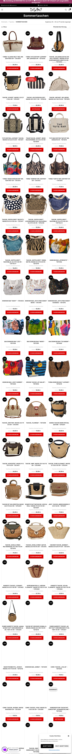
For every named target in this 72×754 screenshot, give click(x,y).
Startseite (4, 22)
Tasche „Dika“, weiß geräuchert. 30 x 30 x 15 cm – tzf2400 (36, 750)
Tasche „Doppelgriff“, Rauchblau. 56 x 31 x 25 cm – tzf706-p (13, 262)
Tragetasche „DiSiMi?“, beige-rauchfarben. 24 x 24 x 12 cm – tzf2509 (36, 140)
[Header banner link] (36, 2)
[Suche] (66, 9)
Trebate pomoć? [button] (13, 749)
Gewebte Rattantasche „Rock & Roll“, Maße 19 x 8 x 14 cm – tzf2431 (36, 506)
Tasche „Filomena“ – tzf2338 (36, 423)
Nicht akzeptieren (61, 746)
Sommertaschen (15, 62)
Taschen (11, 22)
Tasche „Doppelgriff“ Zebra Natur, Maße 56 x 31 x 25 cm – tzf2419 (36, 262)
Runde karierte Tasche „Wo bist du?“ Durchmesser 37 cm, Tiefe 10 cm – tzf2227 (59, 628)
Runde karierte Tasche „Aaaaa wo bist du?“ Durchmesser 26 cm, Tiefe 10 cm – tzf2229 (13, 628)
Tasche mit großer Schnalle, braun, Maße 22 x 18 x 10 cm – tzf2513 (36, 628)
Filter (5, 27)
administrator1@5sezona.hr (9, 5)
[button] (68, 736)
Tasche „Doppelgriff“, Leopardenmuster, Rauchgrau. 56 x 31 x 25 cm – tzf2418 (36, 221)
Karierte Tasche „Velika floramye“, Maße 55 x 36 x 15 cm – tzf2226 (59, 587)
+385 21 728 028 (43, 5)
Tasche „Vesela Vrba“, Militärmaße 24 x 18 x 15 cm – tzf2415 (13, 546)
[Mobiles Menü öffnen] (2, 9)
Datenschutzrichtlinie (54, 750)
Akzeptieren (47, 746)
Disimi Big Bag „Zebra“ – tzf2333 (36, 667)
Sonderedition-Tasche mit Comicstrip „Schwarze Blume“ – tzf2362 (59, 709)
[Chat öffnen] (4, 749)
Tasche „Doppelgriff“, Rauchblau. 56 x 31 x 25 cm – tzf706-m (59, 221)
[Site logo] (36, 9)
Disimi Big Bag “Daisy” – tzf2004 (13, 301)
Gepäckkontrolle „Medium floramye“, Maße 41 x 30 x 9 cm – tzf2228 (36, 587)
